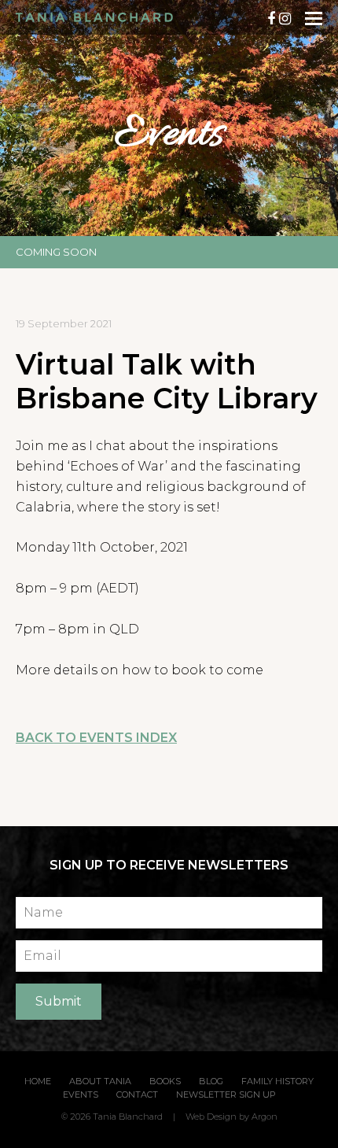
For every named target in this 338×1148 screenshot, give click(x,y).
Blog (211, 1081)
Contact (137, 1094)
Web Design (211, 1116)
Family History (277, 1081)
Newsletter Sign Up (226, 1094)
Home (37, 1081)
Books (165, 1081)
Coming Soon (56, 251)
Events (80, 1094)
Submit (58, 1001)
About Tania (100, 1081)
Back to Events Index (96, 737)
